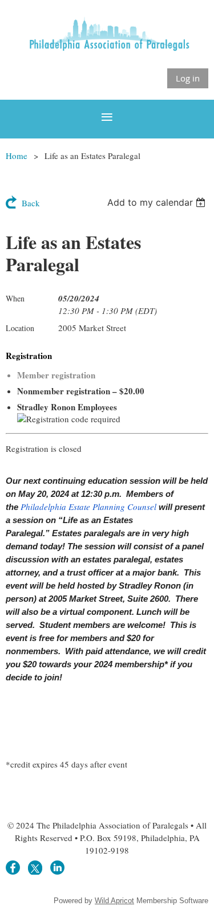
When (15, 298)
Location (20, 328)
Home (16, 155)
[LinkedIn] (57, 867)
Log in (188, 78)
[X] (35, 867)
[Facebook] (13, 867)
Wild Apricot (114, 900)
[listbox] (157, 202)
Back (31, 203)
